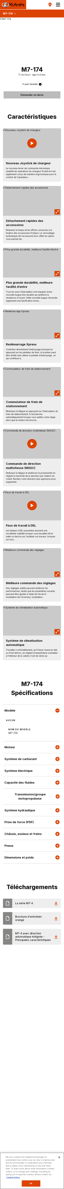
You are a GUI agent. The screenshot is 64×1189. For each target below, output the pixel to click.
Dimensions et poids (19, 857)
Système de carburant (20, 759)
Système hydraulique (19, 810)
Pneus (8, 845)
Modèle (9, 710)
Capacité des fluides (19, 782)
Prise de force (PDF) (19, 822)
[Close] (59, 1157)
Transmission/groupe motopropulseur (30, 796)
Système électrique (18, 771)
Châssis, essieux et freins (23, 834)
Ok (31, 1183)
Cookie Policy (13, 1177)
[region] (32, 1171)
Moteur (9, 747)
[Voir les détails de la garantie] (40, 84)
